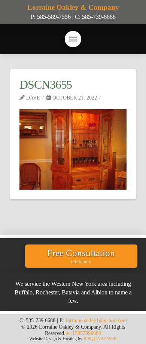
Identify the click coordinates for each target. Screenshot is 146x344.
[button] (73, 39)
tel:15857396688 (83, 333)
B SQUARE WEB (100, 338)
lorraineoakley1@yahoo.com (96, 320)
